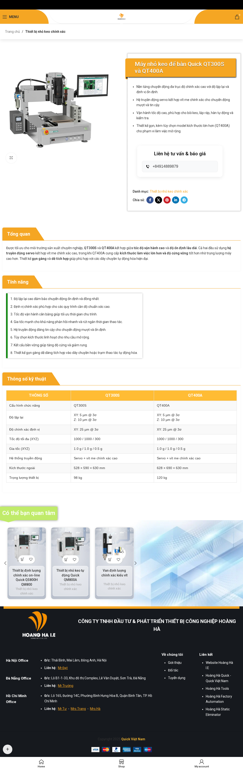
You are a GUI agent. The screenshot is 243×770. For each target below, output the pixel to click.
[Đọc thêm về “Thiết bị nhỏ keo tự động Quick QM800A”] (66, 559)
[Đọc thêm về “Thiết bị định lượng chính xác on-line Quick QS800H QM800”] (22, 559)
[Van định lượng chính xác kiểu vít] (114, 546)
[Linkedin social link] (175, 200)
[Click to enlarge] (11, 158)
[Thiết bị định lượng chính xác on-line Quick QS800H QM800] (26, 546)
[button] (5, 563)
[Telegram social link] (184, 200)
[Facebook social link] (150, 200)
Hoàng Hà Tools (217, 688)
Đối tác (173, 670)
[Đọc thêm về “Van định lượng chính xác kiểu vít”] (110, 559)
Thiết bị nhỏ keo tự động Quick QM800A (70, 575)
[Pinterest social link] (167, 200)
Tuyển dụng (176, 678)
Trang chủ (12, 31)
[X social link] (158, 200)
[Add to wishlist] (31, 559)
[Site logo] (121, 16)
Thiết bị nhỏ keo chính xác (45, 31)
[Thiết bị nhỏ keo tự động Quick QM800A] (70, 546)
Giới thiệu (175, 663)
